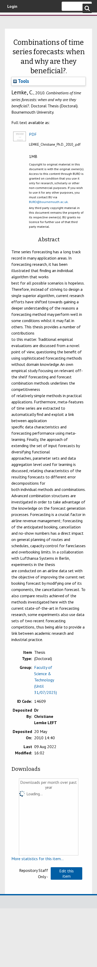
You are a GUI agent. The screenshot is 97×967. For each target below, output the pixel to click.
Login (12, 6)
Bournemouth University (11, 20)
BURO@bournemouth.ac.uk (48, 202)
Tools (23, 81)
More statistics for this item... (37, 858)
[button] (66, 873)
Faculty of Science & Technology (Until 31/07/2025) (45, 680)
